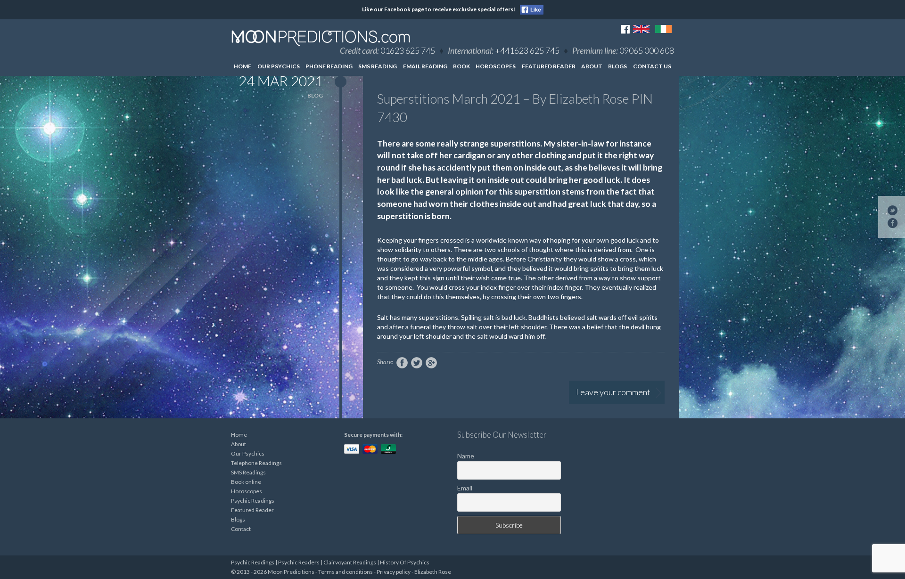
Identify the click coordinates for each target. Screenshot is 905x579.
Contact (241, 528)
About (591, 66)
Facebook (402, 362)
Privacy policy (394, 571)
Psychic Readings (252, 500)
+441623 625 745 (527, 50)
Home (242, 66)
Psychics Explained (610, 143)
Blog (315, 95)
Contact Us (652, 66)
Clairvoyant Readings (349, 562)
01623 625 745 (407, 50)
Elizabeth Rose (432, 571)
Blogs (617, 66)
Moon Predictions (321, 38)
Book (461, 66)
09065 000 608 (646, 50)
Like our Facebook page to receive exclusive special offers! (438, 9)
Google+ (431, 362)
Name (465, 456)
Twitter (416, 362)
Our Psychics (278, 66)
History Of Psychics (404, 562)
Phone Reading (329, 66)
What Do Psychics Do (611, 122)
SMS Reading (377, 66)
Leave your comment (613, 392)
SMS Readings (248, 472)
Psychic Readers (299, 562)
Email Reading (425, 66)
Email (464, 488)
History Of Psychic (610, 100)
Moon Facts (610, 83)
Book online (246, 481)
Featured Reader (549, 66)
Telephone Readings (256, 462)
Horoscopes (496, 66)
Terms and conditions (345, 571)
